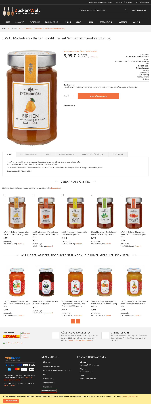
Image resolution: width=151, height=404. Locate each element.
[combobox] (104, 10)
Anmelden (129, 2)
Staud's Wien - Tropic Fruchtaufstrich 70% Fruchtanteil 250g (133, 303)
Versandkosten (9, 385)
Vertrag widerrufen (48, 391)
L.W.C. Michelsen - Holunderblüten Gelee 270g (74, 233)
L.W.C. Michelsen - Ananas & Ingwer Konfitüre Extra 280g (16, 233)
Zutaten (48, 154)
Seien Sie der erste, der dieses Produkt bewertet (80, 51)
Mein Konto (119, 2)
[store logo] (22, 11)
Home (4, 29)
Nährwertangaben (66, 154)
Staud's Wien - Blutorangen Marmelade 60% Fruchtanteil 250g (17, 303)
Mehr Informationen (28, 154)
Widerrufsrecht (49, 383)
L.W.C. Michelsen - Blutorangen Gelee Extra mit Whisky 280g (133, 234)
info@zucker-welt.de (88, 378)
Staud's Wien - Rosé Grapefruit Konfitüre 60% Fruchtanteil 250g (104, 303)
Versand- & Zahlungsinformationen (79, 340)
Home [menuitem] (7, 22)
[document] (76, 399)
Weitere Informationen (130, 396)
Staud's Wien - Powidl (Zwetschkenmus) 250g (45, 302)
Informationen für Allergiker (93, 154)
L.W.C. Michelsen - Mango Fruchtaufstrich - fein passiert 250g (46, 234)
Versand (95, 57)
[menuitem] (20, 22)
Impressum (47, 387)
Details (9, 154)
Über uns (46, 362)
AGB (44, 374)
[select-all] (55, 188)
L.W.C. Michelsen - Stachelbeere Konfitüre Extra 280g (103, 233)
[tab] (9, 154)
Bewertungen (118, 154)
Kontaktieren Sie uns (51, 366)
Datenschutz (48, 378)
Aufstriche (14, 29)
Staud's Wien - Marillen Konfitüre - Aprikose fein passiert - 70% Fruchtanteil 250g (75, 303)
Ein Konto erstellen (142, 2)
